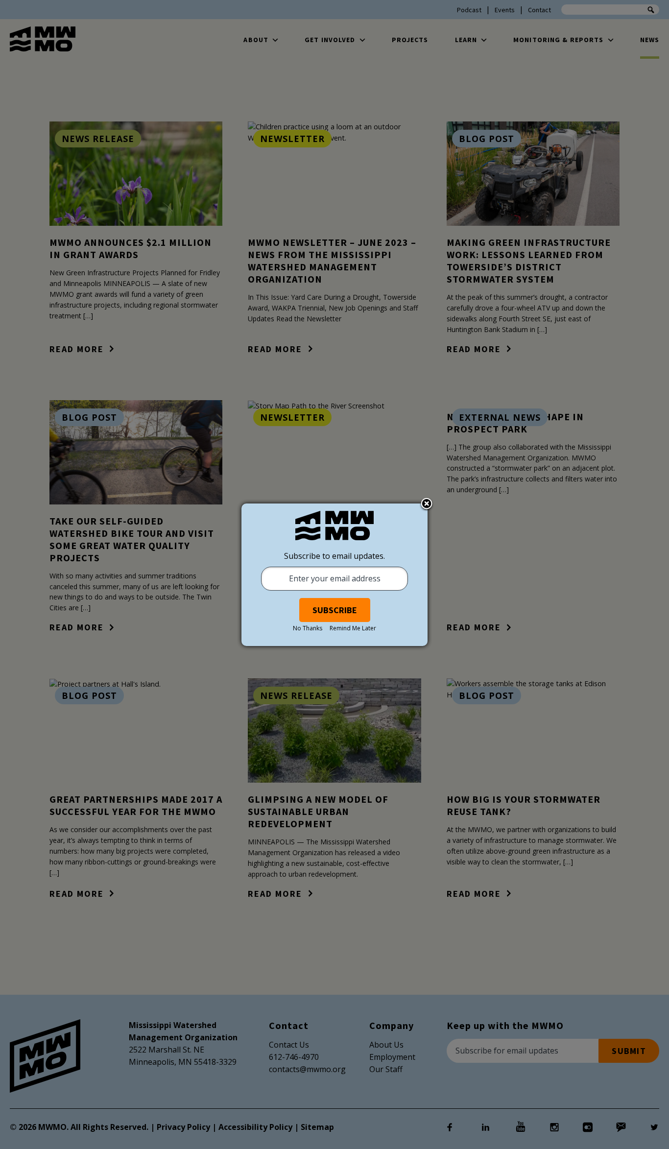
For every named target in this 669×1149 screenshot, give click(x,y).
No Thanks (307, 628)
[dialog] (334, 574)
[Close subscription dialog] (426, 504)
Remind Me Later (353, 628)
